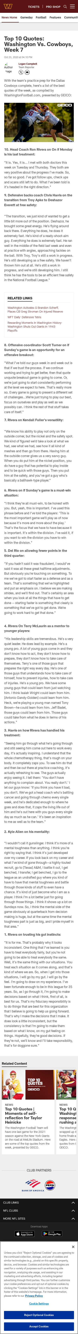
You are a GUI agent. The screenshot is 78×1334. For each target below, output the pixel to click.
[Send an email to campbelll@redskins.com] (27, 72)
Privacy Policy (34, 1295)
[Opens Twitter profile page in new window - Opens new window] (21, 72)
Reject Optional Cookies (39, 1315)
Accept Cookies (39, 1326)
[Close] (73, 1246)
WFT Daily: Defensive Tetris (25, 317)
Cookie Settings (39, 1303)
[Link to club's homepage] (8, 5)
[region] (39, 1287)
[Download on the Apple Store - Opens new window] (25, 1234)
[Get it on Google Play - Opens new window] (52, 1236)
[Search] (65, 6)
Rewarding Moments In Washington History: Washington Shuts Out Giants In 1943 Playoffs (35, 326)
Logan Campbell (28, 63)
